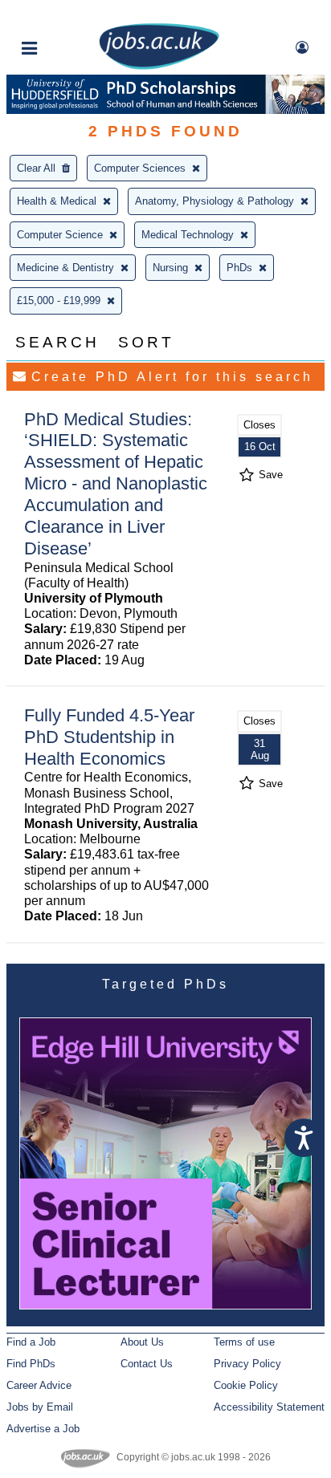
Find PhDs (30, 1364)
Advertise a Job (43, 1429)
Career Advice (39, 1385)
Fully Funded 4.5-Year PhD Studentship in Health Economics (109, 737)
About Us (142, 1342)
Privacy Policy (247, 1364)
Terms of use (244, 1342)
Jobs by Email (39, 1407)
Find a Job (30, 1342)
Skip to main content (64, 14)
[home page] (159, 66)
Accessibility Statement (269, 1407)
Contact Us (147, 1364)
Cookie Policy (246, 1385)
